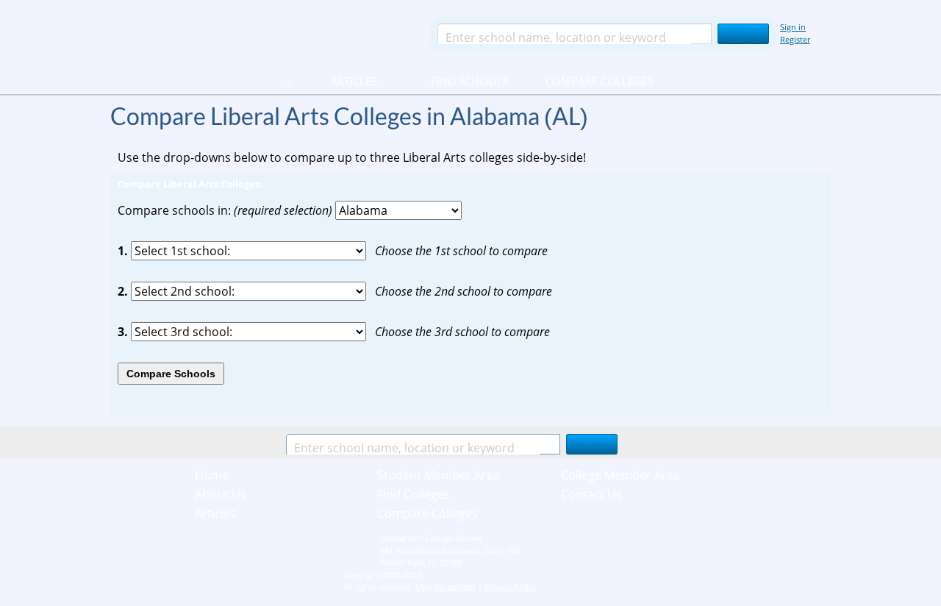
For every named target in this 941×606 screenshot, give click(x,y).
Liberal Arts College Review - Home (264, 33)
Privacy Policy (510, 586)
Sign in (793, 26)
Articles (353, 81)
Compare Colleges (599, 81)
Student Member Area (438, 475)
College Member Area (620, 475)
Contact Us (591, 494)
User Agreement (445, 586)
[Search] (743, 34)
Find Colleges (413, 494)
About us (220, 494)
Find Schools (452, 81)
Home (212, 475)
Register (795, 39)
